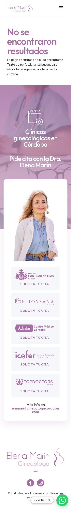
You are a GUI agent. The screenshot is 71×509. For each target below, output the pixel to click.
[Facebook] (30, 486)
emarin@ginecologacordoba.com (36, 410)
